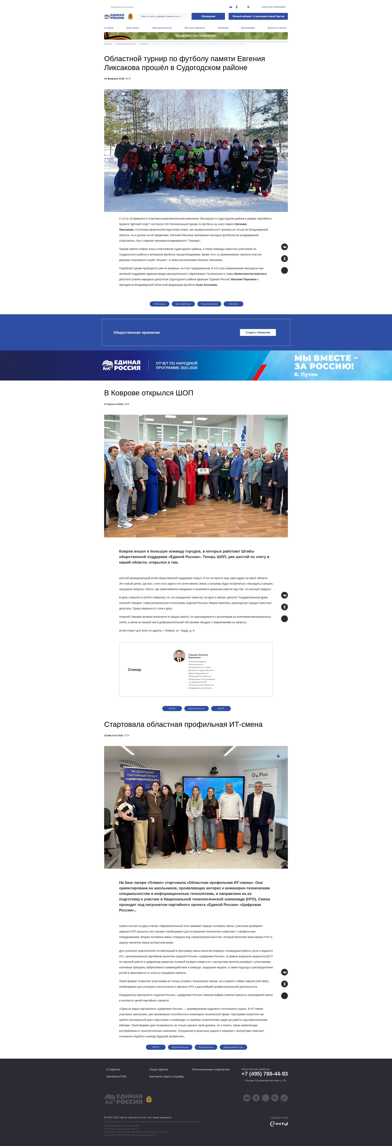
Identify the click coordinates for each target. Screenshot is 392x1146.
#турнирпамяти (209, 304)
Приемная (223, 28)
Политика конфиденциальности (121, 1129)
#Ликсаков (159, 304)
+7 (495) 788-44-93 (264, 1074)
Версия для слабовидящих (274, 7)
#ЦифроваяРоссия (233, 1047)
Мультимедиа (248, 28)
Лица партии (132, 28)
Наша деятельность (162, 28)
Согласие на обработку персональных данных (129, 1135)
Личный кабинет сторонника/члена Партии (258, 16)
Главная (108, 44)
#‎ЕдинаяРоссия (180, 1047)
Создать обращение (258, 332)
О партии (108, 28)
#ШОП (221, 708)
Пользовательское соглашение (121, 1126)
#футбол (233, 304)
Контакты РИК (116, 1076)
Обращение (208, 16)
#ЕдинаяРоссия (196, 708)
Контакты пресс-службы (166, 1076)
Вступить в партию (277, 28)
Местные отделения (195, 28)
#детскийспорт (183, 304)
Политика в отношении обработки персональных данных (136, 1132)
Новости (143, 44)
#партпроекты (206, 1047)
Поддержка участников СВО (196, 35)
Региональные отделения (211, 1069)
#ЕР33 (172, 708)
